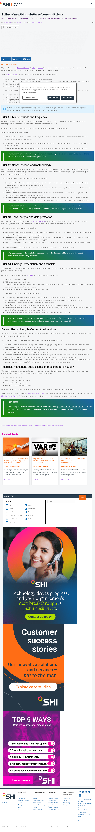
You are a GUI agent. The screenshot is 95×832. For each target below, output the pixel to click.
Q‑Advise (30, 275)
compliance (24, 425)
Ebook (30, 505)
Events (11, 508)
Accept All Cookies (67, 97)
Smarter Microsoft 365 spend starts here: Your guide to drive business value (73, 460)
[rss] (85, 792)
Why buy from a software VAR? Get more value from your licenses (43, 460)
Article (40, 22)
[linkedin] (79, 792)
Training (20, 809)
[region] (48, 93)
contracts (30, 425)
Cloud (65, 800)
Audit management (16, 425)
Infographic (31, 508)
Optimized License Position (49, 425)
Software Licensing (23, 800)
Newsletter (31, 512)
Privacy (80, 801)
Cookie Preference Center (30, 97)
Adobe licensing (5, 425)
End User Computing (39, 805)
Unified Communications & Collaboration (38, 800)
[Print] (93, 22)
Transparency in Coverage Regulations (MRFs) (84, 814)
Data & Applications (53, 803)
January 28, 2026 (22, 22)
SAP (61, 425)
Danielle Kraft (7, 22)
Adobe (40, 68)
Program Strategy (53, 807)
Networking (66, 803)
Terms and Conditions (84, 799)
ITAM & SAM (21, 798)
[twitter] (88, 792)
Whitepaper (13, 522)
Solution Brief (13, 519)
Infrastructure (67, 798)
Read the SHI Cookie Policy (29, 92)
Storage (65, 805)
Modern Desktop (37, 809)
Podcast (30, 515)
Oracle (26, 68)
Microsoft (20, 68)
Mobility (35, 807)
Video (30, 519)
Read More (8, 479)
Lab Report (13, 512)
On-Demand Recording (16, 515)
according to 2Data (12, 75)
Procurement (21, 807)
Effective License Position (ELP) (11, 396)
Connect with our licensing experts (71, 407)
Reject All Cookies (54, 97)
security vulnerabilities (38, 221)
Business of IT (32, 22)
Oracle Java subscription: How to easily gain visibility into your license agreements (16, 460)
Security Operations (53, 809)
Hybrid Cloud (51, 805)
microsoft (38, 425)
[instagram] (82, 792)
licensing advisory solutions (35, 393)
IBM (33, 68)
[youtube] (79, 795)
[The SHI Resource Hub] (11, 4)
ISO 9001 (81, 821)
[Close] (74, 85)
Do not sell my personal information (31, 91)
